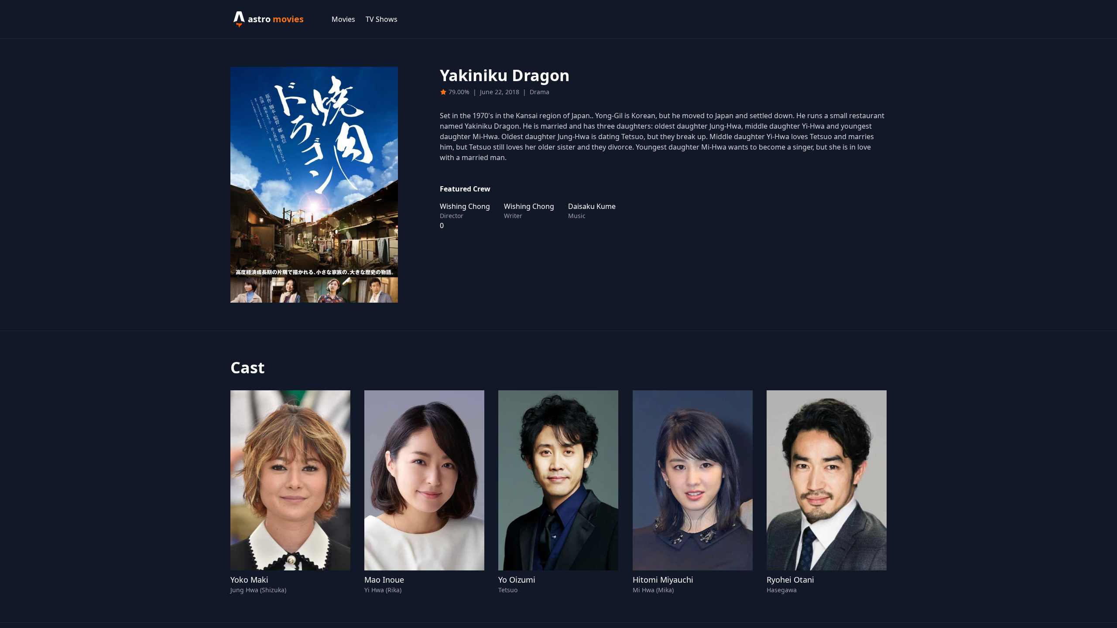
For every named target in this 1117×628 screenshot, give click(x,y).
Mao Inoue (384, 579)
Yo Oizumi (516, 579)
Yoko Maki (249, 579)
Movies (343, 19)
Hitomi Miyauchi (663, 579)
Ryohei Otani (790, 579)
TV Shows (381, 19)
